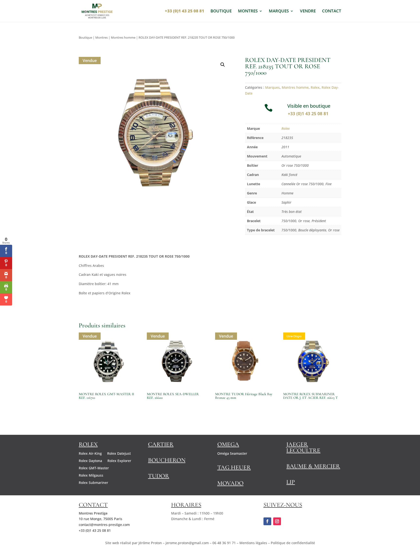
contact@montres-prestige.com (104, 524)
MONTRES (248, 11)
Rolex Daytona (90, 461)
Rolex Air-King (90, 454)
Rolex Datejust (119, 454)
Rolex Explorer (119, 461)
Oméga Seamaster (232, 454)
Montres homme (123, 37)
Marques (272, 87)
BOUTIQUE (221, 11)
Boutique (85, 37)
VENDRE (308, 11)
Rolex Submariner (93, 483)
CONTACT (331, 11)
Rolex (315, 87)
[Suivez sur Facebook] (267, 521)
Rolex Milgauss (91, 476)
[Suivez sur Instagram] (277, 521)
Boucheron (166, 460)
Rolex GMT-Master (94, 468)
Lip (290, 482)
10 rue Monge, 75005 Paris (100, 518)
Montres (101, 37)
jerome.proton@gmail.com (187, 543)
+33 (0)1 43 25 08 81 (309, 113)
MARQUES (279, 11)
